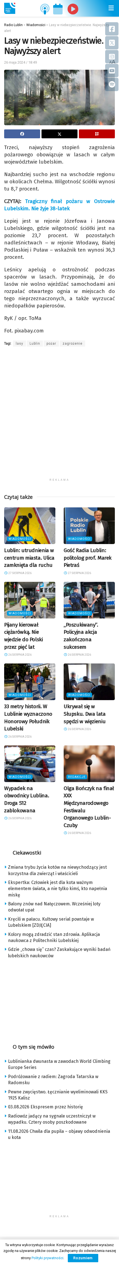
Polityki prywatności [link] (47, 1258)
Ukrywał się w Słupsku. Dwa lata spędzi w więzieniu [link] (85, 713)
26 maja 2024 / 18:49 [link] (20, 62)
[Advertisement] (59, 415)
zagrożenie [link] (72, 343)
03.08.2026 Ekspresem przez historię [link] (45, 1106)
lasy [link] (19, 343)
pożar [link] (51, 343)
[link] (9, 8)
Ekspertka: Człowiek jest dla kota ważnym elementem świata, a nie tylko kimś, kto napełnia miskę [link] (57, 889)
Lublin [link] (35, 343)
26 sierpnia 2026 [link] (20, 654)
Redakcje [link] (77, 777)
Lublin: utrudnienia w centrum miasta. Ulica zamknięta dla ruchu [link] (29, 557)
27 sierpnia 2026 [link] (20, 573)
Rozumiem (83, 1258)
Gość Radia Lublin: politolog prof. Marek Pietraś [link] (88, 557)
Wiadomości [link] (20, 539)
